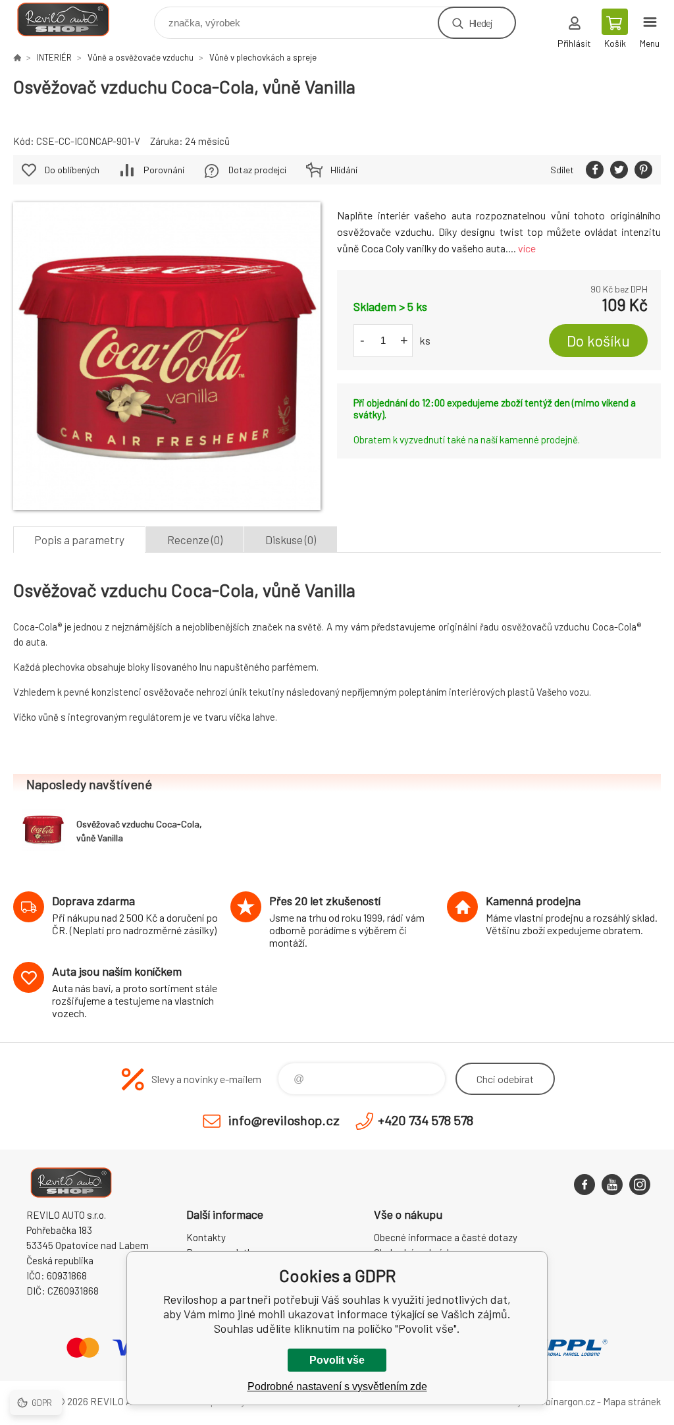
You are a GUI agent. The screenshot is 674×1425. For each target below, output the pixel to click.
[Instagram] (639, 1184)
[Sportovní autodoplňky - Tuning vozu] (17, 57)
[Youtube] (612, 1184)
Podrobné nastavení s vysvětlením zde (337, 1386)
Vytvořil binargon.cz (553, 1401)
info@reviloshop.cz (284, 1120)
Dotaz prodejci (257, 169)
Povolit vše (337, 1360)
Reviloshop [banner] (71, 19)
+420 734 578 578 (425, 1120)
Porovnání (163, 169)
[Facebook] (584, 1184)
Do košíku (598, 340)
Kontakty (206, 1237)
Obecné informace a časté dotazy (445, 1237)
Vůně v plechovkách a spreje (263, 57)
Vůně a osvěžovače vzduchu (141, 57)
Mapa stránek (632, 1401)
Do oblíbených (72, 169)
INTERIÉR (54, 57)
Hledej (480, 22)
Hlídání (343, 169)
